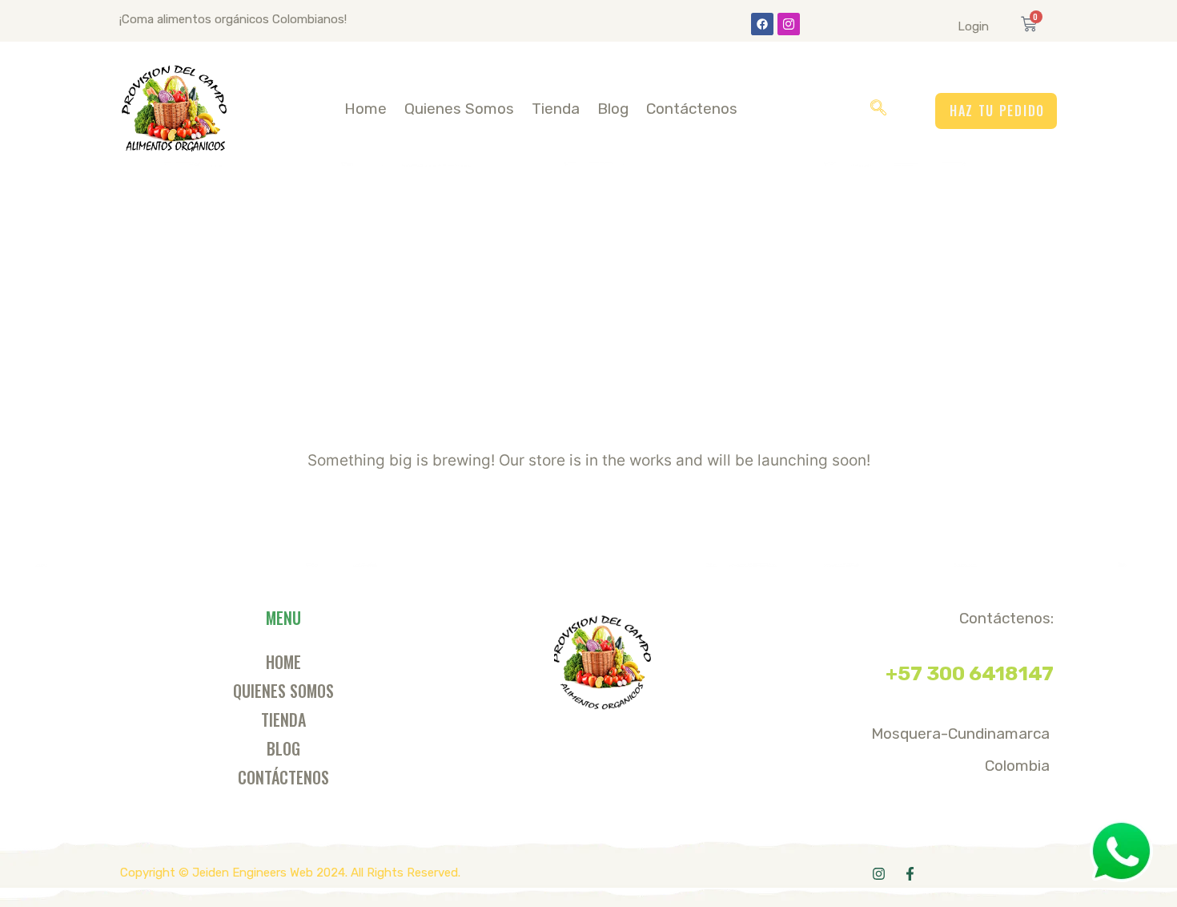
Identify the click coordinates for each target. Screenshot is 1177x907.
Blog (613, 108)
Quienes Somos (459, 108)
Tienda (556, 108)
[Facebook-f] (910, 874)
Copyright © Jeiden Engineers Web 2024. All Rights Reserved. (290, 872)
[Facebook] (762, 24)
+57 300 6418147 (970, 673)
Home (365, 108)
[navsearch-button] (878, 109)
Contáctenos (691, 108)
